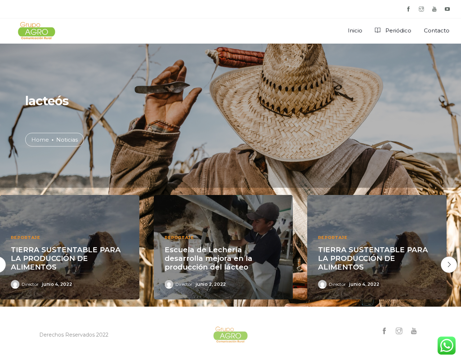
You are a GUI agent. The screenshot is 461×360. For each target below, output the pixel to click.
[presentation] (449, 264)
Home (40, 139)
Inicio (355, 30)
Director (30, 284)
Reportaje (25, 237)
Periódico (397, 30)
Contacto (436, 30)
